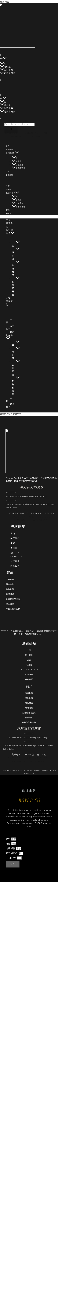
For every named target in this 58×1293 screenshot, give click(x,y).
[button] (5, 59)
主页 (7, 146)
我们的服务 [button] (10, 153)
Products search (17, 121)
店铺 (7, 172)
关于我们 (9, 149)
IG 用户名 (11, 858)
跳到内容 (4, 1)
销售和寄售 (10, 73)
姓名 (8, 839)
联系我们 (9, 175)
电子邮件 (11, 848)
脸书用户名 (12, 853)
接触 (8, 843)
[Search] (11, 129)
